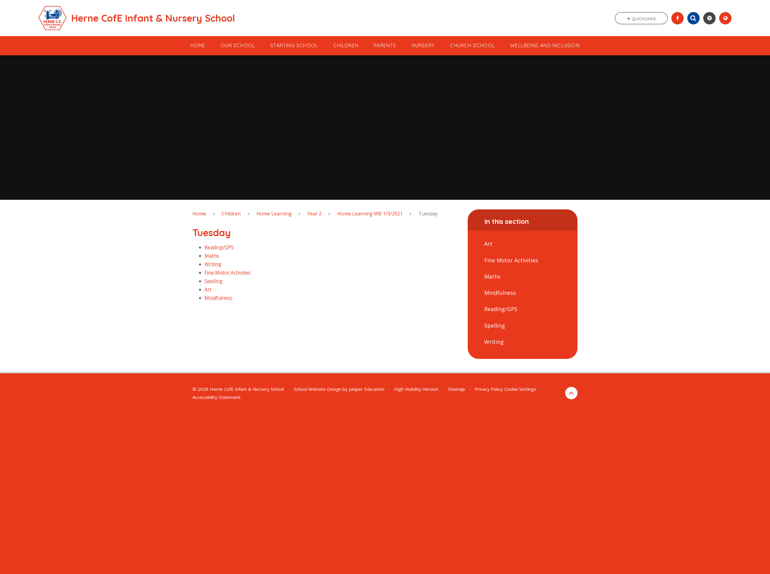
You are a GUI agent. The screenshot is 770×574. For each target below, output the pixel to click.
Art (208, 289)
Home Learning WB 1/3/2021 (370, 213)
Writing (213, 264)
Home (199, 213)
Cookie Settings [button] (520, 389)
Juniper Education (366, 389)
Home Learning (274, 213)
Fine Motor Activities (228, 272)
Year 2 (314, 213)
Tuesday (428, 213)
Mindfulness (219, 298)
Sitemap (456, 389)
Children (231, 213)
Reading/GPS (219, 247)
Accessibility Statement (216, 397)
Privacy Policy (489, 389)
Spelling (214, 281)
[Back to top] (571, 393)
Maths (212, 255)
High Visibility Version (416, 389)
